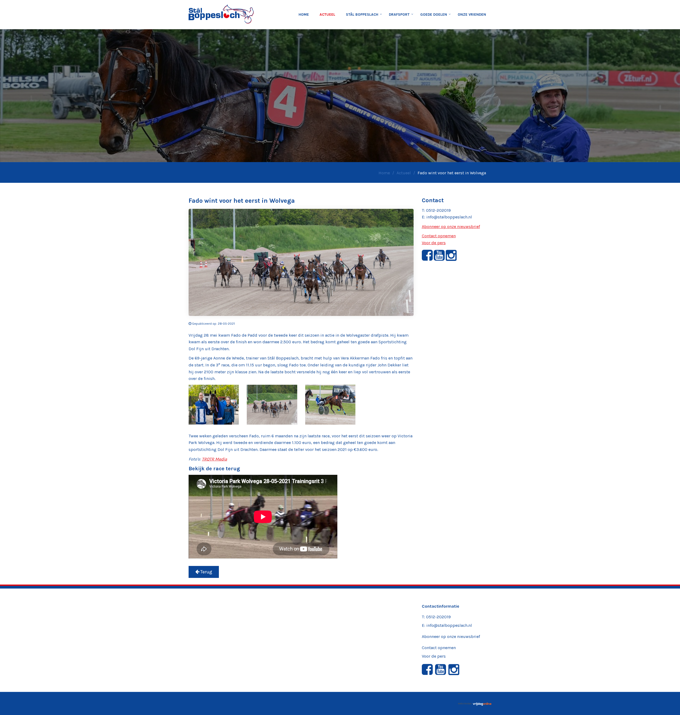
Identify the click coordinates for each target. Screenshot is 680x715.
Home (304, 14)
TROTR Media (214, 459)
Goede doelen (433, 14)
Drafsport (399, 14)
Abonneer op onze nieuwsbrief (451, 226)
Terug (205, 572)
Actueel (327, 14)
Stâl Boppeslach (362, 14)
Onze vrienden (472, 14)
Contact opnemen (439, 235)
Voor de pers (434, 242)
